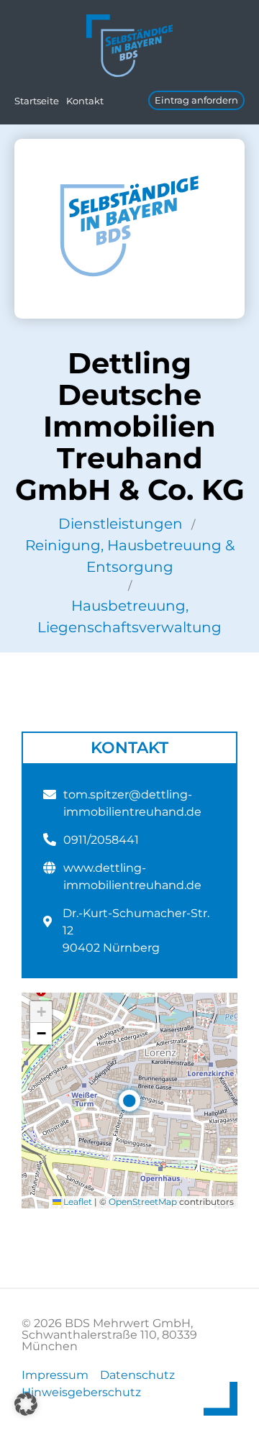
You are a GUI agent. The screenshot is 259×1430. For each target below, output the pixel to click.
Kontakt (85, 100)
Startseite (36, 100)
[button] (129, 1100)
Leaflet (76, 1201)
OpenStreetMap (143, 1201)
